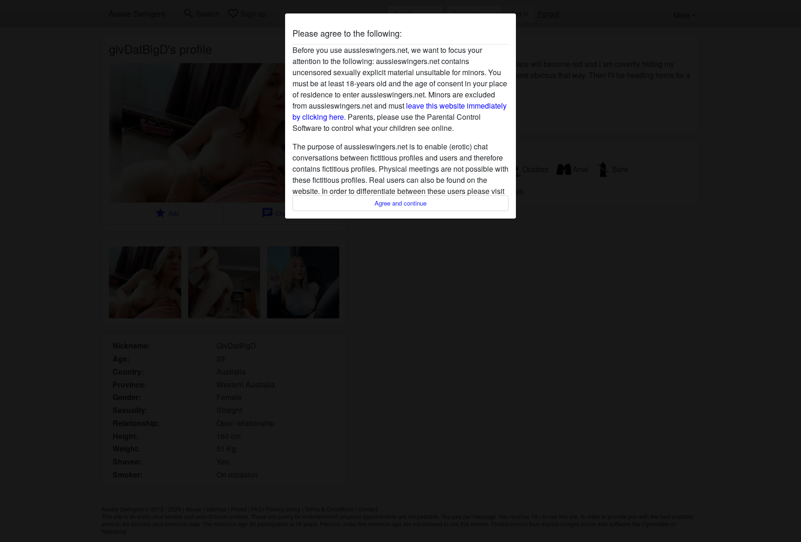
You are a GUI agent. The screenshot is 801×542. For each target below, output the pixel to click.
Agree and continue (400, 203)
